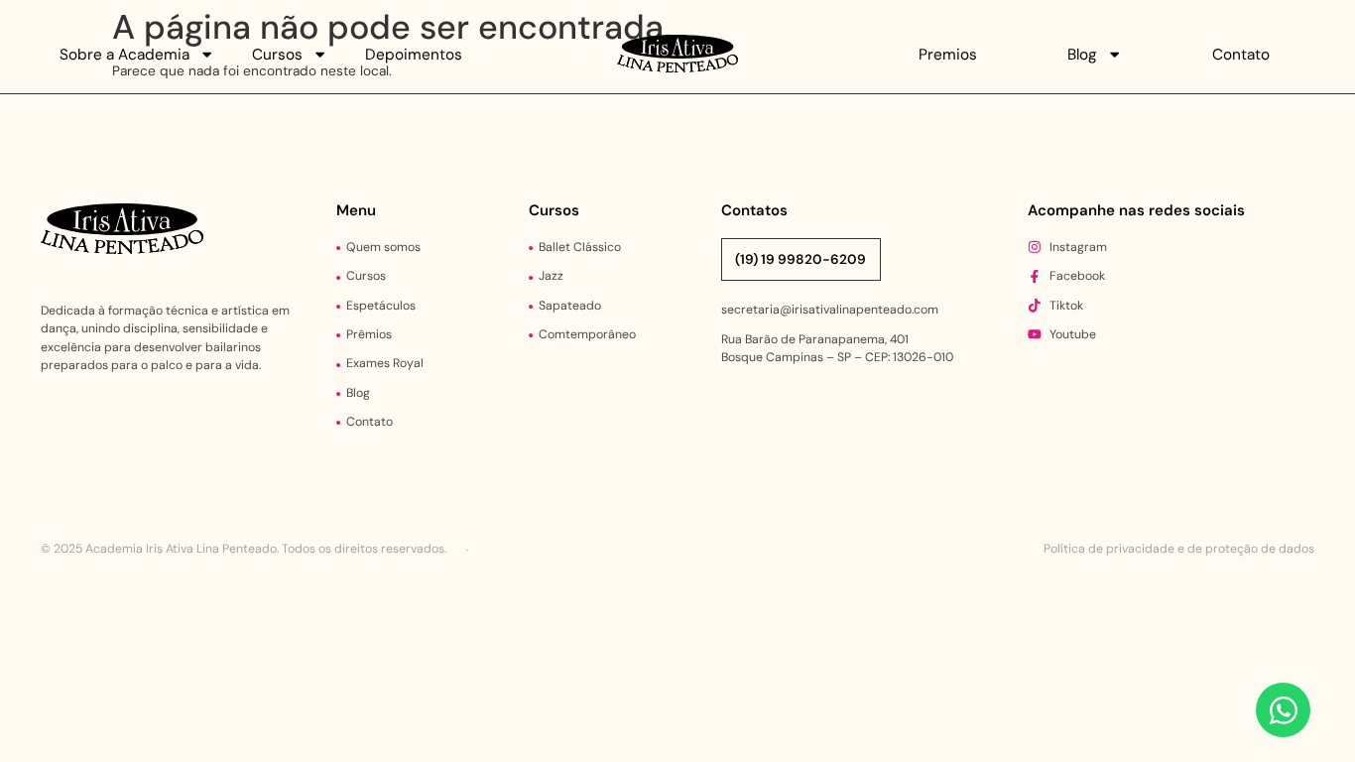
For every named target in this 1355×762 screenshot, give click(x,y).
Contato (1241, 54)
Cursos (277, 54)
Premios (948, 54)
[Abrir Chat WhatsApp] (1283, 710)
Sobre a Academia (124, 54)
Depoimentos (413, 54)
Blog (1082, 54)
